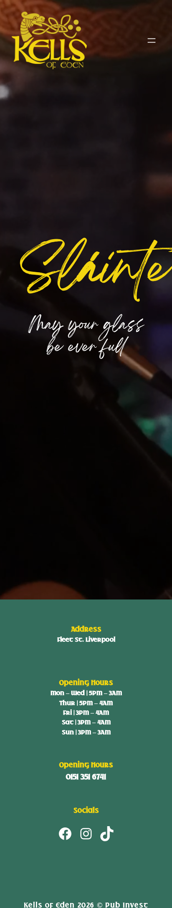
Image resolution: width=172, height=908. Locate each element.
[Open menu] (151, 40)
